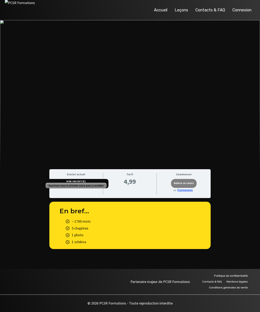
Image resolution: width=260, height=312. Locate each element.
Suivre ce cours (184, 183)
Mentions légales (237, 281)
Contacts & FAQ (210, 10)
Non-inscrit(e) (76, 181)
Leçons (181, 10)
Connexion (241, 10)
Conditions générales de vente (228, 287)
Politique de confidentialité (231, 275)
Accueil (160, 10)
